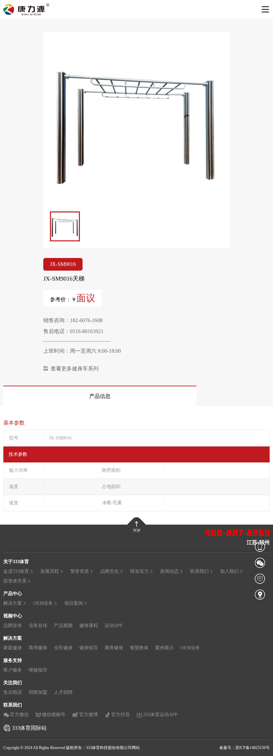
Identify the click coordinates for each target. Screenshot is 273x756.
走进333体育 (16, 571)
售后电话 (12, 692)
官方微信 (19, 714)
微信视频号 (53, 714)
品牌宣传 (12, 625)
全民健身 (63, 647)
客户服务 (12, 670)
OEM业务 (43, 603)
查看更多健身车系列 (75, 368)
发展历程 (49, 571)
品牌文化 (109, 571)
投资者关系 (15, 580)
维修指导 (38, 670)
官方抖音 (120, 714)
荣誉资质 (79, 571)
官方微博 (88, 714)
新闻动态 (169, 571)
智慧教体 (139, 647)
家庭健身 (12, 647)
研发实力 (139, 571)
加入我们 (229, 571)
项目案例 (73, 603)
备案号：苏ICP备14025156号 (244, 747)
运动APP (114, 625)
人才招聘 (63, 692)
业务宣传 (38, 625)
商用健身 (38, 647)
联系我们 (199, 571)
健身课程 (88, 625)
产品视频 (63, 625)
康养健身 (114, 647)
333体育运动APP (160, 714)
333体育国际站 (29, 728)
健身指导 (88, 647)
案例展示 (164, 647)
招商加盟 (38, 692)
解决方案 (12, 603)
